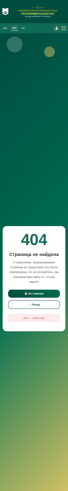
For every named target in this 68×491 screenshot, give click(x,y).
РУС (15, 28)
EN (23, 28)
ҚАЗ (5, 28)
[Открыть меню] (63, 28)
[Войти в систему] (56, 28)
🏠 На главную (34, 293)
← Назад (34, 304)
